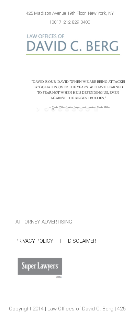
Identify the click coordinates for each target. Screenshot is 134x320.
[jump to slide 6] (80, 108)
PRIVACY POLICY (34, 241)
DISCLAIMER (82, 241)
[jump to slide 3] (60, 108)
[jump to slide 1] (46, 108)
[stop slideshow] (95, 108)
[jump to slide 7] (87, 108)
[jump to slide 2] (53, 108)
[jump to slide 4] (67, 108)
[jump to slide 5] (73, 108)
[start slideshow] (38, 108)
